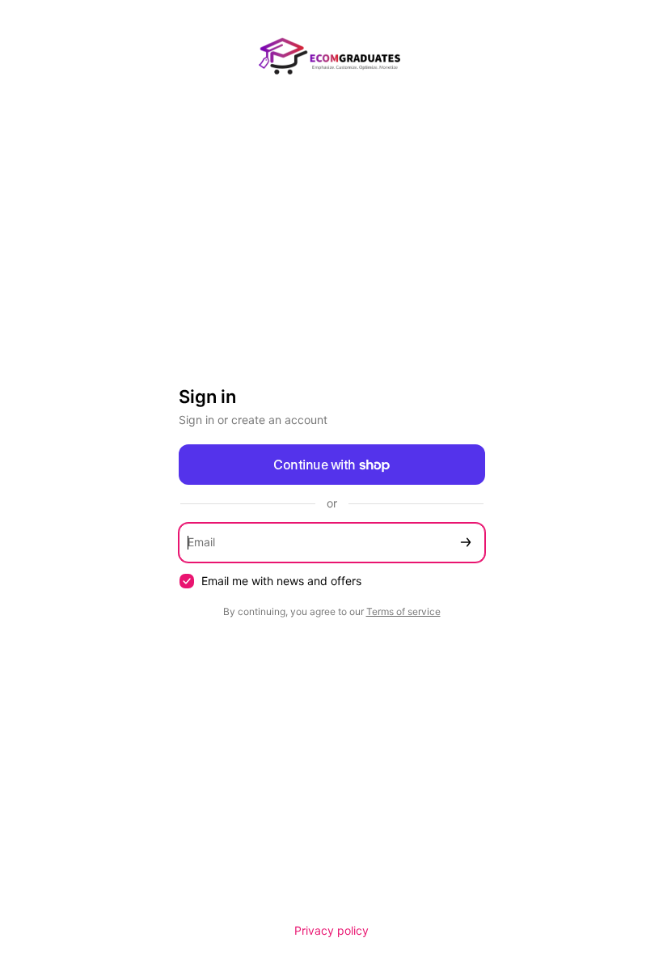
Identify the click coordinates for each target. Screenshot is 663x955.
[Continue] (465, 542)
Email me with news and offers (281, 581)
